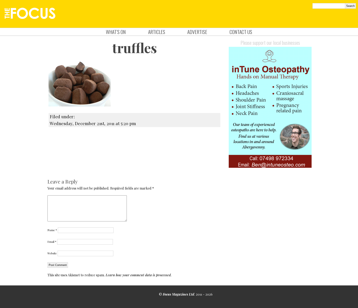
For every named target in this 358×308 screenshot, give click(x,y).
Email (51, 241)
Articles (156, 31)
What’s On (116, 31)
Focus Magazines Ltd (178, 294)
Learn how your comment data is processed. (139, 275)
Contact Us (241, 31)
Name (52, 230)
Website (52, 253)
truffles (134, 47)
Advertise (197, 31)
